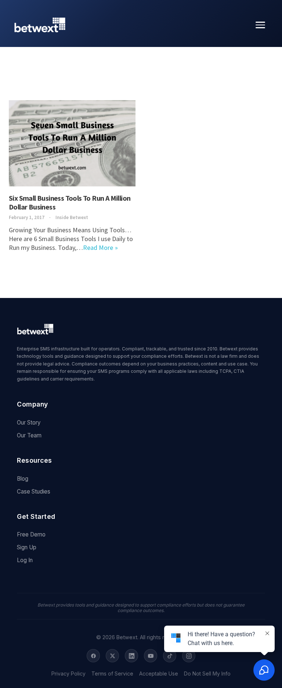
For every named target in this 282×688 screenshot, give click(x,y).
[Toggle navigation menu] (260, 25)
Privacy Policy (68, 673)
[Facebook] (93, 655)
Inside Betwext (71, 217)
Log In (25, 560)
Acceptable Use (158, 673)
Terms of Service (112, 673)
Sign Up (26, 547)
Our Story (29, 422)
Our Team (29, 435)
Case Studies (33, 491)
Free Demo (31, 534)
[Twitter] (112, 655)
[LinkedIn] (131, 655)
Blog (22, 478)
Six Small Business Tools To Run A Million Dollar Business (69, 202)
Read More (98, 247)
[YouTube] (150, 655)
